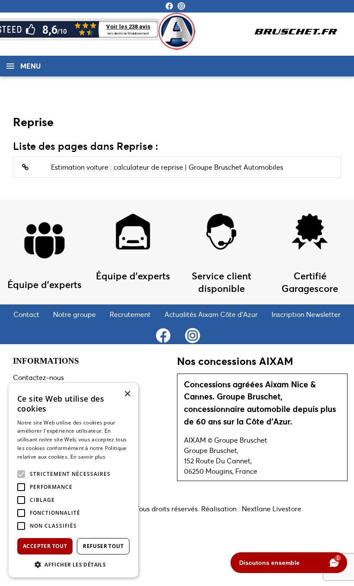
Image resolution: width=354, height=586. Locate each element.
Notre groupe (74, 314)
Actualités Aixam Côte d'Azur (211, 314)
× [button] (127, 394)
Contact (26, 314)
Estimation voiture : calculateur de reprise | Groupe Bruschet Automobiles (167, 166)
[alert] (73, 480)
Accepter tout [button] (45, 546)
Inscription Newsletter (306, 314)
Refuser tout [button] (103, 546)
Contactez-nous (38, 377)
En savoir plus (87, 456)
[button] (21, 474)
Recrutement (130, 314)
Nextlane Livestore (270, 508)
